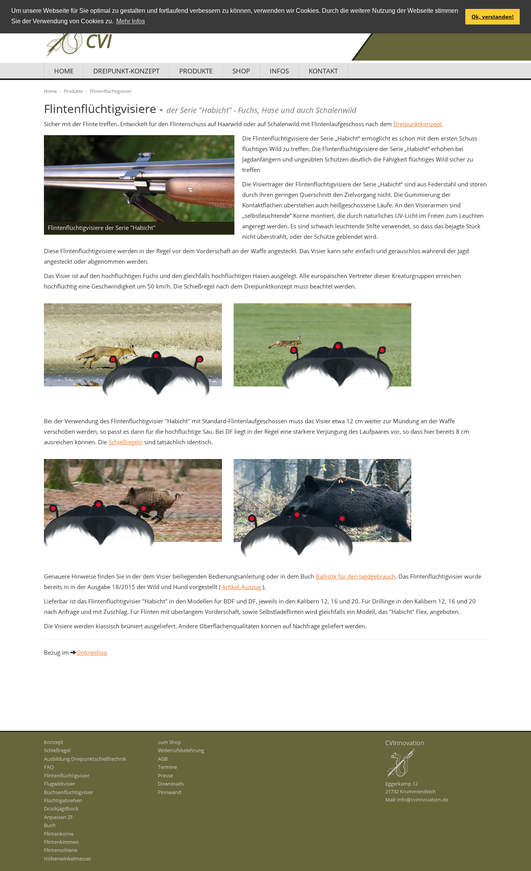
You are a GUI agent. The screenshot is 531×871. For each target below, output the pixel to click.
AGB (163, 758)
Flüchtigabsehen (63, 800)
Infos (279, 70)
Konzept (53, 742)
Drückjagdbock (61, 808)
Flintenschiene (60, 850)
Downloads (171, 783)
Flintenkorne (58, 833)
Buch (50, 825)
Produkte (196, 70)
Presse (165, 775)
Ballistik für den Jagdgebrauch (355, 576)
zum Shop (169, 742)
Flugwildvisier (59, 783)
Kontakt (323, 70)
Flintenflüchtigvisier (66, 775)
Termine (167, 766)
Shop (241, 70)
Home (63, 70)
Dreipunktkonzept (417, 124)
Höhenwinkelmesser (67, 858)
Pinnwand (169, 792)
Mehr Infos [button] (130, 21)
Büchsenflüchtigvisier (68, 792)
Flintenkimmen (61, 841)
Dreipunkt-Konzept (126, 70)
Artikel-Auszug (241, 587)
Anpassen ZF (58, 817)
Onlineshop (91, 652)
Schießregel (57, 750)
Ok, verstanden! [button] (493, 17)
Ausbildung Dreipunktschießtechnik (85, 758)
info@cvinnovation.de (422, 799)
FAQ (49, 766)
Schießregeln (125, 442)
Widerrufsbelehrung (181, 750)
